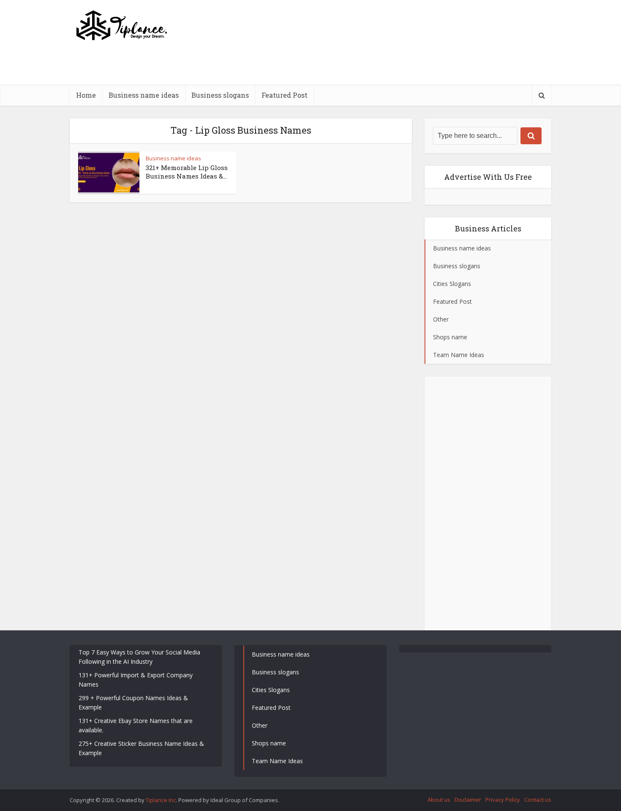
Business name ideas (144, 95)
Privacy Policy (502, 799)
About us (439, 799)
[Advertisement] (397, 82)
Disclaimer (468, 799)
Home (86, 95)
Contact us (537, 799)
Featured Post (284, 95)
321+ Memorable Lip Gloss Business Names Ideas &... (187, 171)
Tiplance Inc (161, 800)
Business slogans (220, 95)
